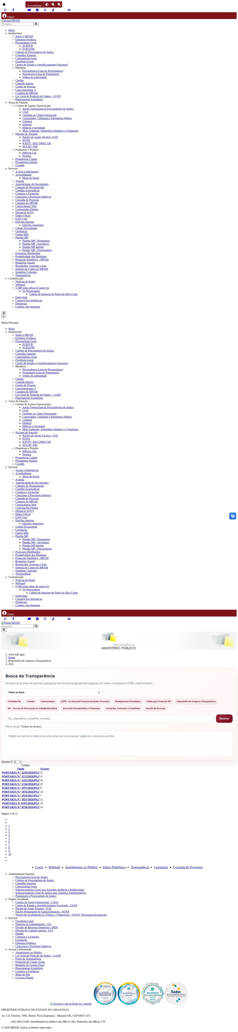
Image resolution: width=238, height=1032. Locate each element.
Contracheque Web (25, 206)
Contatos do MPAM (26, 93)
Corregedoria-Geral (26, 58)
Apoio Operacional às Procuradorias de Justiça (48, 108)
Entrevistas (21, 297)
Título (20, 768)
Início (11, 30)
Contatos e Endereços (27, 971)
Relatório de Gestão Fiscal (29, 965)
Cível (25, 111)
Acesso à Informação (27, 171)
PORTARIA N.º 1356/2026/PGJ (20, 784)
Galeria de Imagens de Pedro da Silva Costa (53, 294)
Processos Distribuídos (27, 253)
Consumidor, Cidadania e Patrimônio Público (47, 118)
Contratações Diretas (26, 209)
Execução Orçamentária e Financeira (81, 708)
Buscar (224, 718)
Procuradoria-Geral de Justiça (31, 877)
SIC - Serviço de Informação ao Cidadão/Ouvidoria (32, 708)
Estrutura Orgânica (25, 39)
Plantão (19, 933)
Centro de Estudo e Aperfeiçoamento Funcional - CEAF (46, 905)
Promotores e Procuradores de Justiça (35, 895)
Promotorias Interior (26, 162)
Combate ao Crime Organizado (39, 115)
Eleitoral (27, 124)
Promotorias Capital (26, 159)
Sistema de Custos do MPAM (31, 269)
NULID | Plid (29, 146)
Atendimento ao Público (81, 867)
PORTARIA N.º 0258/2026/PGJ (20, 807)
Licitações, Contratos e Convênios (123, 708)
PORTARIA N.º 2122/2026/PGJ (20, 776)
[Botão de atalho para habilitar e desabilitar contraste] (47, 4)
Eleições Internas (24, 221)
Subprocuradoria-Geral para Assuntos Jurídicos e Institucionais (49, 889)
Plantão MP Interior (33, 247)
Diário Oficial (22, 215)
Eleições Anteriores (33, 225)
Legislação (21, 231)
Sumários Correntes (26, 272)
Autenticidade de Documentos (32, 184)
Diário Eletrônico (114, 867)
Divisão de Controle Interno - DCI (34, 930)
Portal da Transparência (28, 958)
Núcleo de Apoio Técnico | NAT (40, 137)
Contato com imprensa (27, 306)
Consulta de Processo (27, 199)
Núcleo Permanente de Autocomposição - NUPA (42, 911)
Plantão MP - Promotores (36, 240)
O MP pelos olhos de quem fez (32, 287)
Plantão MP (21, 237)
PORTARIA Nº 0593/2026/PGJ (20, 803)
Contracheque (48, 701)
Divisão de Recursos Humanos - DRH (36, 927)
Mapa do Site (22, 974)
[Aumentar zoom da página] (53, 4)
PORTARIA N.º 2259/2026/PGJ (20, 772)
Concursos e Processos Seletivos (33, 196)
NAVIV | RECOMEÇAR (36, 143)
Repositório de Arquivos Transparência (196, 701)
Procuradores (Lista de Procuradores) (42, 70)
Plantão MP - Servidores (35, 243)
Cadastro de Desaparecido (29, 187)
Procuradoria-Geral (25, 42)
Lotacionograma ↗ (25, 89)
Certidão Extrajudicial (27, 190)
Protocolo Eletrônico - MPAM (32, 259)
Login (39, 867)
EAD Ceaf (21, 218)
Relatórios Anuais (25, 262)
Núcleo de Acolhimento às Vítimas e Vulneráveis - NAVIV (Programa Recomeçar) (61, 914)
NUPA (26, 140)
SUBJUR (27, 45)
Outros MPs (22, 234)
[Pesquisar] (36, 24)
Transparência (23, 275)
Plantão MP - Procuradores (37, 250)
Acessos (44, 768)
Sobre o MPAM (24, 36)
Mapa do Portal (30, 177)
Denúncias (21, 303)
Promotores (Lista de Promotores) (40, 74)
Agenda (19, 181)
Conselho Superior (25, 55)
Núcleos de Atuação (26, 133)
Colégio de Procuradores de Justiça (34, 52)
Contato (31, 701)
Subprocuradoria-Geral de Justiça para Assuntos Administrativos (50, 892)
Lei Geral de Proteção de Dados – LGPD (38, 96)
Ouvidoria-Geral (24, 61)
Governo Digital (24, 977)
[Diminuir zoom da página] (59, 4)
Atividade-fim (14, 701)
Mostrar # (7, 761)
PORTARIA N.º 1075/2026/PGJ (20, 787)
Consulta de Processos (188, 867)
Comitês (19, 165)
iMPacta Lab (29, 152)
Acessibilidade (23, 174)
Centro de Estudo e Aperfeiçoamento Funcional (41, 64)
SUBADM (28, 48)
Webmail (20, 284)
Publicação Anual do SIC (159, 701)
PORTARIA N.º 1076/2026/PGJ (20, 791)
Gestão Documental (26, 228)
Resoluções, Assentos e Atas (31, 265)
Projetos (26, 155)
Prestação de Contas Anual (30, 961)
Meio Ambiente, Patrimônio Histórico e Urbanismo (50, 130)
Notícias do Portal (25, 281)
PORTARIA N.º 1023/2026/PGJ (20, 799)
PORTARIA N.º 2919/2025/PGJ (20, 795)
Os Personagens (31, 290)
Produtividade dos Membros (30, 256)
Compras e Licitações (27, 193)
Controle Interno (24, 83)
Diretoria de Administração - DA (33, 924)
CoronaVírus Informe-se (28, 300)
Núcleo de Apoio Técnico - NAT (33, 908)
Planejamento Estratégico (29, 99)
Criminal (27, 121)
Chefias (19, 80)
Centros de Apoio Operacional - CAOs (36, 902)
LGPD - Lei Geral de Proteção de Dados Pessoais (85, 701)
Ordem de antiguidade (34, 77)
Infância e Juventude (33, 127)
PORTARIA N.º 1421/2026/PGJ (20, 780)
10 (9, 854)
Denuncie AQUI (24, 212)
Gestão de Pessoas (25, 86)
